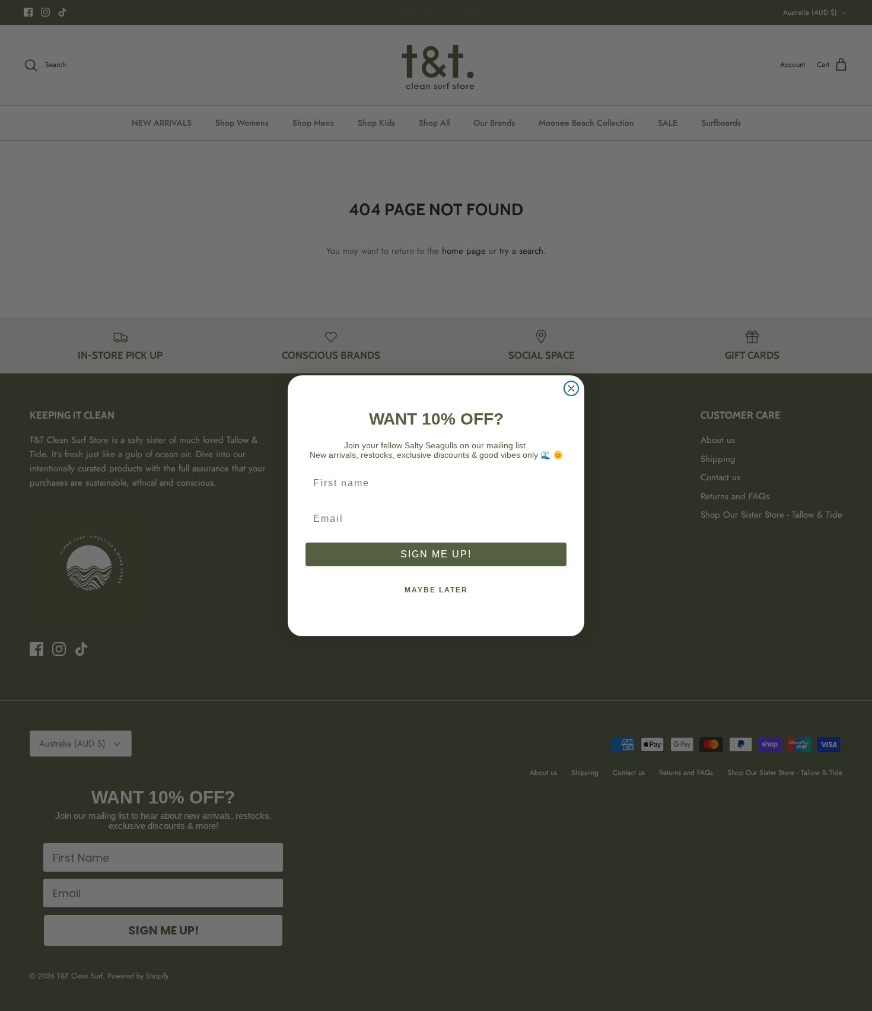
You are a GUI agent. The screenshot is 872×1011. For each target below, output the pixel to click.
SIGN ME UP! (436, 554)
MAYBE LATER (436, 590)
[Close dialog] (571, 388)
